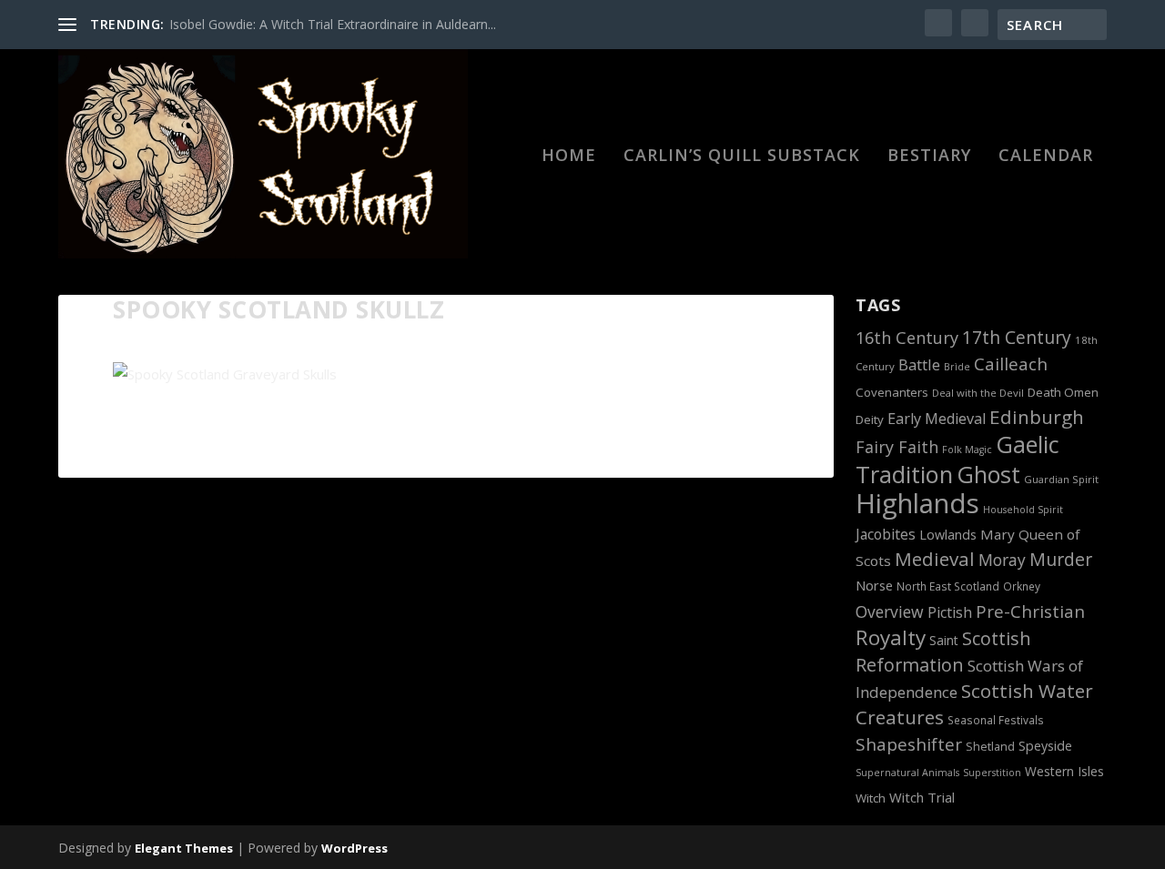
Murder (1060, 559)
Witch (871, 798)
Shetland (990, 746)
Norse (874, 585)
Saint (943, 640)
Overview (890, 611)
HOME (569, 156)
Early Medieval (936, 419)
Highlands (917, 503)
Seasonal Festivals (995, 719)
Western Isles (1064, 771)
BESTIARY (929, 156)
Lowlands (948, 534)
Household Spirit (1023, 509)
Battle (919, 364)
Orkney (1021, 586)
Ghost (988, 474)
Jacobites (886, 534)
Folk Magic (967, 449)
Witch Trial (922, 797)
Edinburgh (1036, 416)
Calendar (1045, 156)
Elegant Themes (184, 848)
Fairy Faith (897, 447)
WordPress (354, 848)
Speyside (1045, 745)
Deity (870, 419)
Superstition (992, 772)
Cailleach (1011, 364)
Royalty (891, 637)
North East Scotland (948, 586)
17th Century (1016, 337)
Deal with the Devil (978, 392)
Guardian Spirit (1061, 479)
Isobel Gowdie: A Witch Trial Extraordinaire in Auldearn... (332, 24)
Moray (1002, 560)
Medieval (935, 558)
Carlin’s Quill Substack (741, 156)
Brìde (957, 366)
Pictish (949, 612)
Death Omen (1063, 392)
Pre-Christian (1030, 611)
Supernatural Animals (907, 772)
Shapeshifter (909, 744)
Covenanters (892, 392)
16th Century (907, 338)
